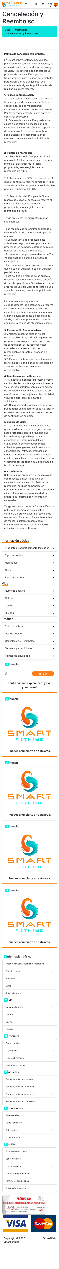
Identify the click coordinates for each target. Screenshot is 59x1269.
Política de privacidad (17, 655)
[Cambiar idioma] (56, 4)
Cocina (9, 605)
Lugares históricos (15, 1058)
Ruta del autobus (14, 577)
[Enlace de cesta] (43, 4)
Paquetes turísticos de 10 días (20, 1101)
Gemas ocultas (13, 1043)
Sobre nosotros (14, 626)
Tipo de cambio (14, 555)
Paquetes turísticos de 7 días (20, 1094)
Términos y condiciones (18, 648)
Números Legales (15, 590)
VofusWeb (49, 1238)
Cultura (9, 598)
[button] (36, 4)
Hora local (11, 562)
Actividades (11, 1130)
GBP (50, 4)
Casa (8, 29)
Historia (9, 612)
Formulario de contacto (17, 1151)
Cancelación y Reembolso (20, 640)
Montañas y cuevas (15, 1065)
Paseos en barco (14, 1115)
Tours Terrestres (14, 1122)
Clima (8, 570)
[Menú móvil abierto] (25, 4)
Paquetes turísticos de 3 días (20, 1079)
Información (21, 29)
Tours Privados (13, 1137)
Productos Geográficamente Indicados (27, 547)
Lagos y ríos (12, 1050)
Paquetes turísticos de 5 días (20, 1086)
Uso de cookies (14, 633)
